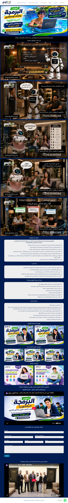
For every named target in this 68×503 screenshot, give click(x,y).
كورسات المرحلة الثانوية (21, 2)
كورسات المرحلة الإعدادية (33, 2)
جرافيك (50, 2)
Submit (7, 455)
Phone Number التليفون (7, 435)
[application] (26, 3)
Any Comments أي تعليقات (8, 445)
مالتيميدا (55, 2)
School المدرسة (6, 440)
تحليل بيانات (62, 2)
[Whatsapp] (65, 500)
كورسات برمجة (43, 2)
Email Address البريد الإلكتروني (39, 435)
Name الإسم (6, 430)
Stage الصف (27, 440)
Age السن (46, 440)
